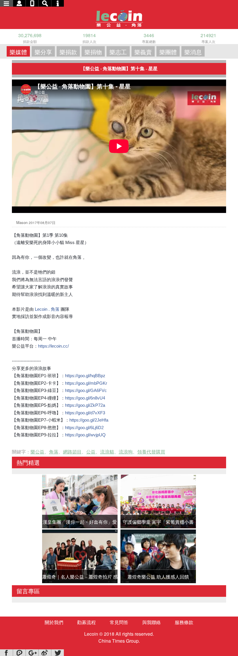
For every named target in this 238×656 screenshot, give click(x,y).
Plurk (19, 652)
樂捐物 (93, 52)
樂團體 (168, 52)
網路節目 (72, 451)
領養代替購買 (151, 451)
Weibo (44, 652)
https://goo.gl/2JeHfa (88, 420)
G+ (32, 652)
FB (6, 652)
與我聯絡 (151, 622)
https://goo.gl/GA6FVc (86, 390)
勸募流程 (86, 622)
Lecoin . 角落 (47, 309)
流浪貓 (107, 451)
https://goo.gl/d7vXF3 (85, 412)
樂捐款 (68, 52)
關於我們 (54, 622)
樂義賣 (143, 52)
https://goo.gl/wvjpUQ (85, 434)
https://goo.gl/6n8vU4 (85, 397)
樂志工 (118, 52)
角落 (53, 451)
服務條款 (184, 622)
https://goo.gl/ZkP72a (85, 405)
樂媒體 (18, 52)
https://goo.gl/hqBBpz (85, 375)
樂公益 (37, 451)
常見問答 (119, 622)
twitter (57, 652)
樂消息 (193, 52)
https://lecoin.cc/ (53, 346)
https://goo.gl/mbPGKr (86, 383)
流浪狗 (126, 451)
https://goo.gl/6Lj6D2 (84, 427)
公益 (90, 451)
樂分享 (43, 52)
